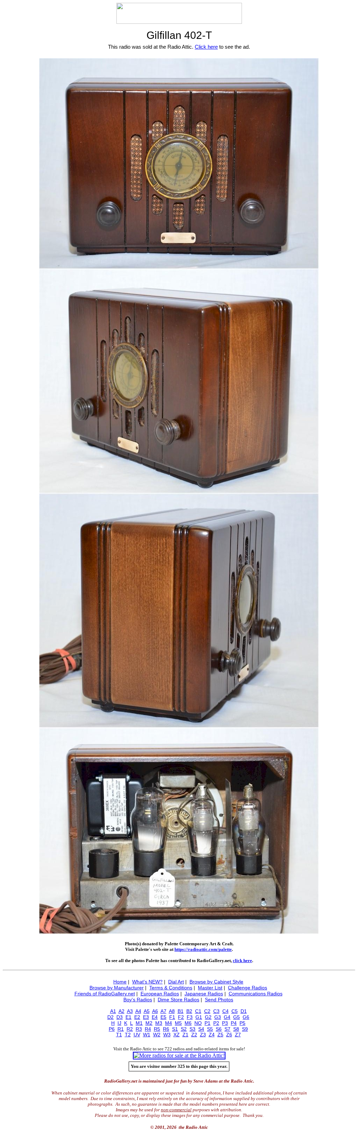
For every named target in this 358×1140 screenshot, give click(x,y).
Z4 (212, 1034)
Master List (210, 987)
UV (137, 1034)
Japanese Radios (204, 993)
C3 (216, 1011)
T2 (128, 1034)
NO (198, 1023)
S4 (201, 1029)
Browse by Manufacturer (117, 987)
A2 (121, 1011)
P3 (225, 1023)
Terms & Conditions (170, 987)
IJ (119, 1023)
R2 (130, 1029)
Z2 (194, 1034)
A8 (172, 1011)
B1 (181, 1011)
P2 (216, 1023)
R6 (166, 1029)
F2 (181, 1017)
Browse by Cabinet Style (216, 981)
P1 (207, 1023)
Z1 (185, 1034)
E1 (128, 1017)
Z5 (220, 1034)
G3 (217, 1017)
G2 (208, 1017)
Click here (206, 47)
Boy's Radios (137, 999)
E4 (155, 1017)
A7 (163, 1011)
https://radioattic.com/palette (203, 949)
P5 (242, 1023)
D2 (110, 1017)
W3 (167, 1034)
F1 (172, 1017)
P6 (112, 1029)
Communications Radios (255, 993)
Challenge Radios (247, 987)
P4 (234, 1023)
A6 (155, 1011)
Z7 (238, 1034)
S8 (236, 1029)
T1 (119, 1034)
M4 (168, 1023)
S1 (175, 1029)
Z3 (203, 1034)
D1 (244, 1011)
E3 (146, 1017)
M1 (139, 1023)
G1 (198, 1017)
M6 (188, 1023)
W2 (156, 1034)
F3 (190, 1017)
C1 (198, 1011)
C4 (225, 1011)
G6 (246, 1017)
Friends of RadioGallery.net (104, 993)
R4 (148, 1029)
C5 (234, 1011)
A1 (113, 1011)
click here (242, 960)
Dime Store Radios (178, 999)
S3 (192, 1029)
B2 (189, 1011)
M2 (148, 1023)
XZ (176, 1034)
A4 (138, 1011)
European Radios (160, 993)
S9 (245, 1029)
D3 (119, 1017)
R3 (139, 1029)
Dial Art (176, 981)
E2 (137, 1017)
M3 (158, 1023)
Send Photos (219, 999)
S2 (184, 1029)
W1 (146, 1034)
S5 (210, 1029)
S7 (227, 1029)
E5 (163, 1017)
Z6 (229, 1034)
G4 (227, 1017)
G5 (236, 1017)
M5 (178, 1023)
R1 (120, 1029)
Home (120, 981)
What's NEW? (147, 981)
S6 (219, 1029)
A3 (130, 1011)
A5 (147, 1011)
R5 (157, 1029)
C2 (207, 1011)
